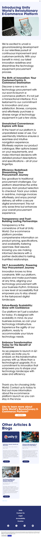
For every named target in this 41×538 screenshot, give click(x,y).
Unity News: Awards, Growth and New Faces (10, 445)
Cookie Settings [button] (4, 535)
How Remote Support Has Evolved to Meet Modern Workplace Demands (9, 480)
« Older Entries (4, 500)
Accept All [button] (9, 535)
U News (6, 448)
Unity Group (6, 446)
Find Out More (20, 415)
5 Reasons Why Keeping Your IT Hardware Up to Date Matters (29, 445)
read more (6, 461)
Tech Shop (26, 448)
